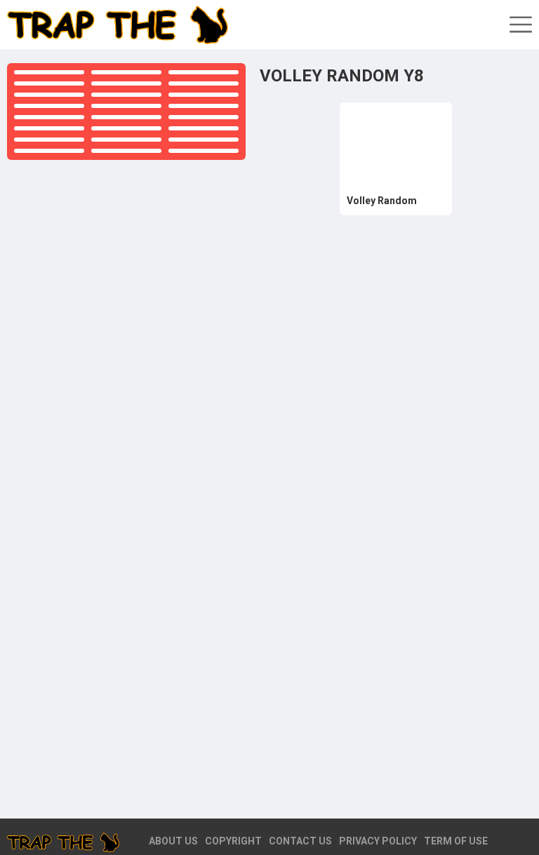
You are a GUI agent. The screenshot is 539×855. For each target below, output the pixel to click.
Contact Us (300, 841)
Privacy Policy (378, 841)
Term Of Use (456, 841)
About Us (173, 841)
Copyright (233, 841)
